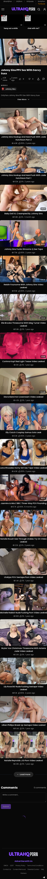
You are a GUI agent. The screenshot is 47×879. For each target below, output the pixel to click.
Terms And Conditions (35, 866)
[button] (23, 121)
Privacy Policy (20, 866)
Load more (25, 774)
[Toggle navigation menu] (3, 9)
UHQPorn (19, 1)
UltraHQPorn (7, 1)
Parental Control (33, 869)
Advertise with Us (23, 861)
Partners (24, 873)
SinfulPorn (41, 1)
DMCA (6, 866)
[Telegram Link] (44, 877)
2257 (12, 866)
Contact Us (7, 869)
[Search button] (38, 9)
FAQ (42, 869)
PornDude (41, 4)
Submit (6, 806)
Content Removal (19, 869)
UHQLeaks (30, 1)
